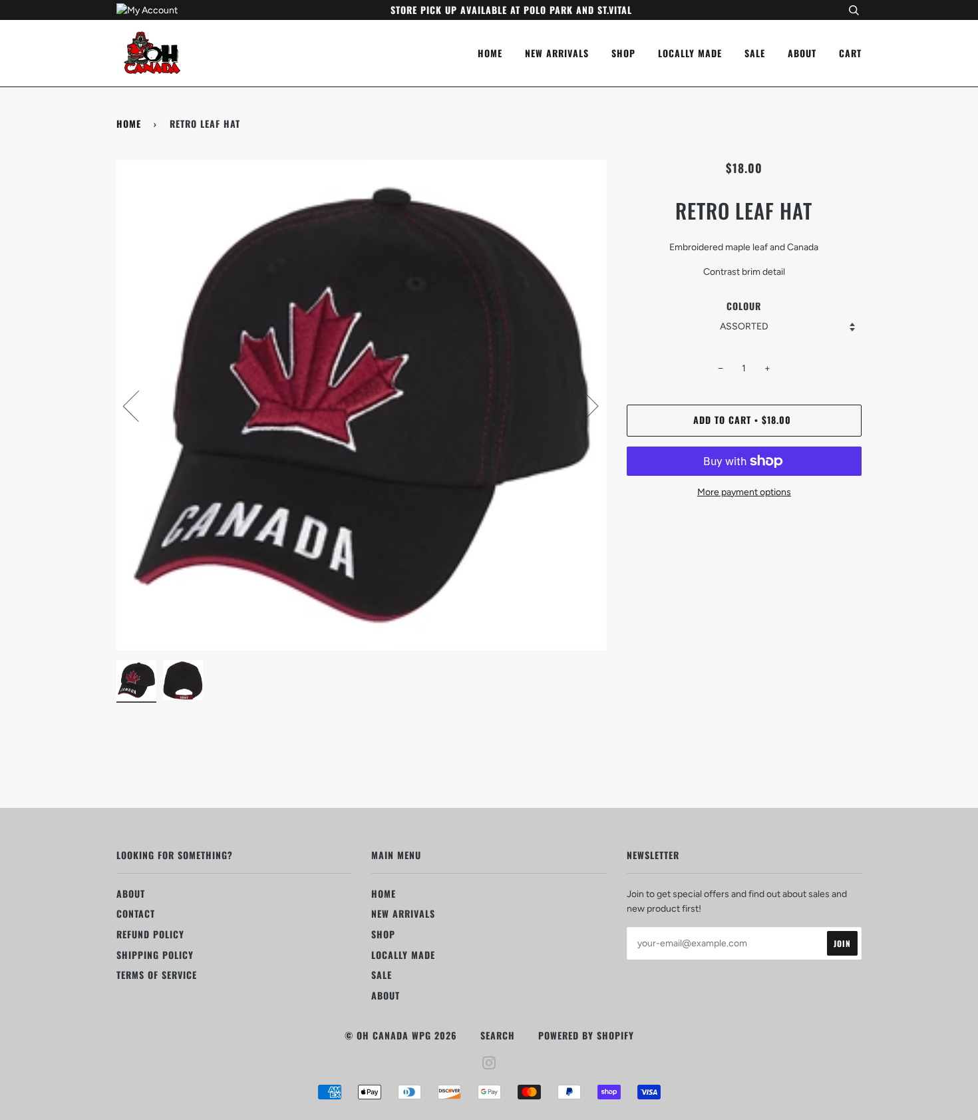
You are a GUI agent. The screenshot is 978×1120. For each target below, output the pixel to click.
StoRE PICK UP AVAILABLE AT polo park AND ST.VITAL (511, 10)
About (802, 53)
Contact (135, 913)
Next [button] (582, 405)
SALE (754, 53)
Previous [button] (139, 405)
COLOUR (744, 306)
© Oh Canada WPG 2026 (401, 1035)
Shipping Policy (155, 955)
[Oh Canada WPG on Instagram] (489, 1064)
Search (497, 1035)
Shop (623, 53)
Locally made (690, 53)
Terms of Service (156, 975)
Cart (850, 53)
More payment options (744, 492)
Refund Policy (150, 934)
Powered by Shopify (586, 1035)
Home (490, 53)
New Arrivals (557, 53)
